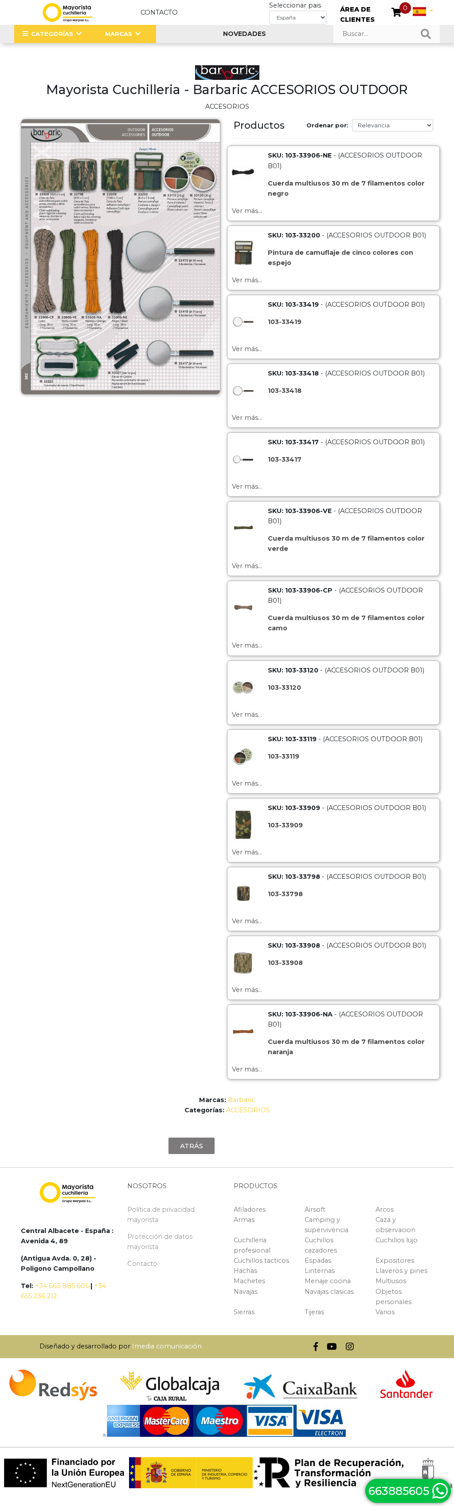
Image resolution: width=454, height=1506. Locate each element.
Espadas (318, 1261)
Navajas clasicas (329, 1292)
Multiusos (391, 1281)
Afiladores (250, 1209)
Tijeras (314, 1312)
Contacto (159, 12)
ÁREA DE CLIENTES (357, 14)
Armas (244, 1220)
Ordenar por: (327, 125)
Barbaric (241, 1100)
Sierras (244, 1312)
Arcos (385, 1209)
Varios (385, 1312)
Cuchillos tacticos (261, 1261)
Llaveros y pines (401, 1271)
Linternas (320, 1271)
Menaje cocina (328, 1281)
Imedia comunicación (167, 1346)
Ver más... (247, 211)
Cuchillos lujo (397, 1240)
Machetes (249, 1281)
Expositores (395, 1261)
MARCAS (118, 33)
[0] (396, 13)
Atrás (191, 1146)
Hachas (245, 1271)
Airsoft (315, 1209)
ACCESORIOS (248, 1110)
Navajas (246, 1292)
